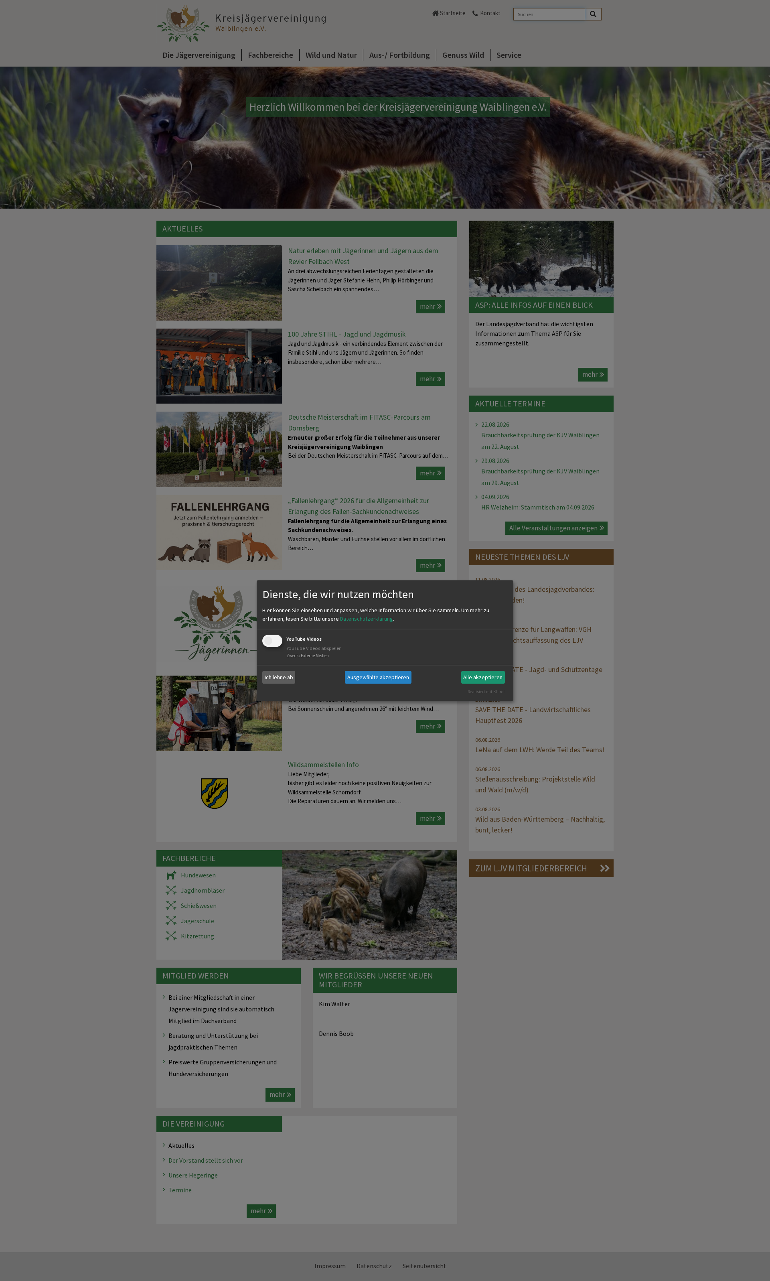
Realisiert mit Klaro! (486, 691)
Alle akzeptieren (483, 677)
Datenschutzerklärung (366, 619)
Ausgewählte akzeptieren (378, 677)
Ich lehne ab (279, 677)
